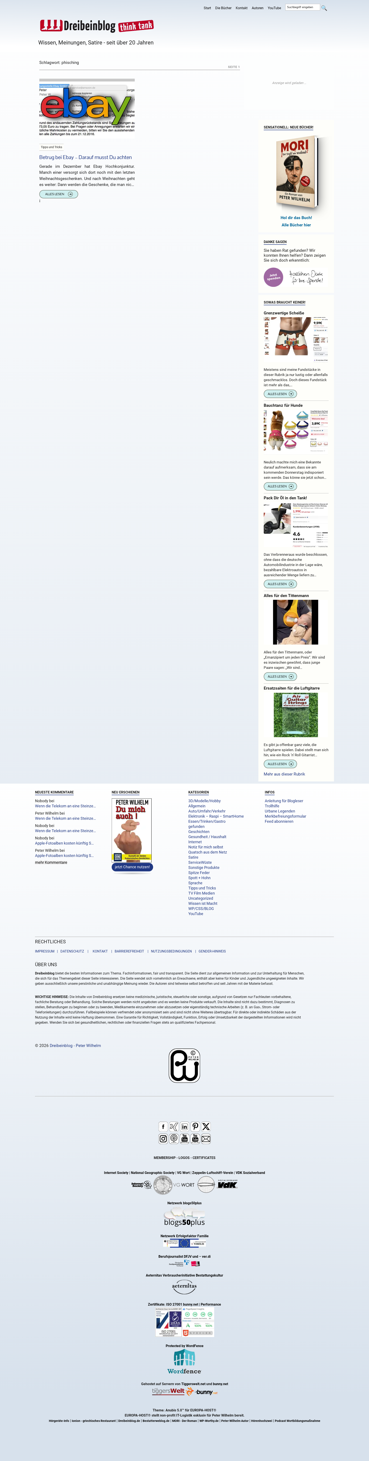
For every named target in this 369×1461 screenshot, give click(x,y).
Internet (195, 842)
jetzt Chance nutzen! (132, 867)
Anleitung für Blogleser (284, 801)
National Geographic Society (152, 1173)
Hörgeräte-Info (59, 1421)
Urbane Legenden (280, 811)
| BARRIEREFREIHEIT (126, 951)
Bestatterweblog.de (156, 1421)
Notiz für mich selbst (205, 847)
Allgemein (196, 806)
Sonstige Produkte (204, 867)
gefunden (196, 826)
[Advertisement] (289, 83)
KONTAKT (99, 951)
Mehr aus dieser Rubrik (284, 774)
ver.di (206, 1257)
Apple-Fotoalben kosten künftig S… (64, 843)
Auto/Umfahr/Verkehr (207, 811)
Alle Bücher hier (296, 225)
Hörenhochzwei (261, 1421)
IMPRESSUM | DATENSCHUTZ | (62, 951)
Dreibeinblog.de (129, 1421)
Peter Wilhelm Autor (235, 1421)
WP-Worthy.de (209, 1421)
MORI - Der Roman (184, 1421)
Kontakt (241, 8)
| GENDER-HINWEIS (209, 951)
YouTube (274, 8)
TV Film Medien (201, 893)
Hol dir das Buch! (296, 217)
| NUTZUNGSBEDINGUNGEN (168, 951)
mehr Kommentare (51, 863)
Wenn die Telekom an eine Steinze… (65, 806)
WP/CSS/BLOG (201, 909)
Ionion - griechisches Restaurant (94, 1421)
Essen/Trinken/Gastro (207, 821)
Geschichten (198, 832)
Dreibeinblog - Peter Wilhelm (75, 1045)
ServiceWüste (200, 862)
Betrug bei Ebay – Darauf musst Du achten (85, 157)
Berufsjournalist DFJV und (178, 1257)
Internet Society (116, 1173)
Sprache (195, 883)
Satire (193, 857)
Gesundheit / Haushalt (207, 837)
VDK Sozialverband (250, 1173)
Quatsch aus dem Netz (207, 852)
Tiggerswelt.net (193, 1384)
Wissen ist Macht (202, 903)
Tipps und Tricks (202, 888)
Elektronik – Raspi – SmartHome (216, 816)
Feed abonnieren (279, 821)
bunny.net (220, 1384)
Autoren (258, 8)
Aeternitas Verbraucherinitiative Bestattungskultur (184, 1275)
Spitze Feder (199, 873)
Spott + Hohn (199, 878)
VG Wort (183, 1173)
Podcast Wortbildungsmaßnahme (297, 1421)
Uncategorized (200, 898)
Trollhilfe (272, 806)
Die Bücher (223, 8)
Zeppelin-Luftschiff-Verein (212, 1173)
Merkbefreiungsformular (285, 816)
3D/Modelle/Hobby (204, 801)
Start (207, 8)
